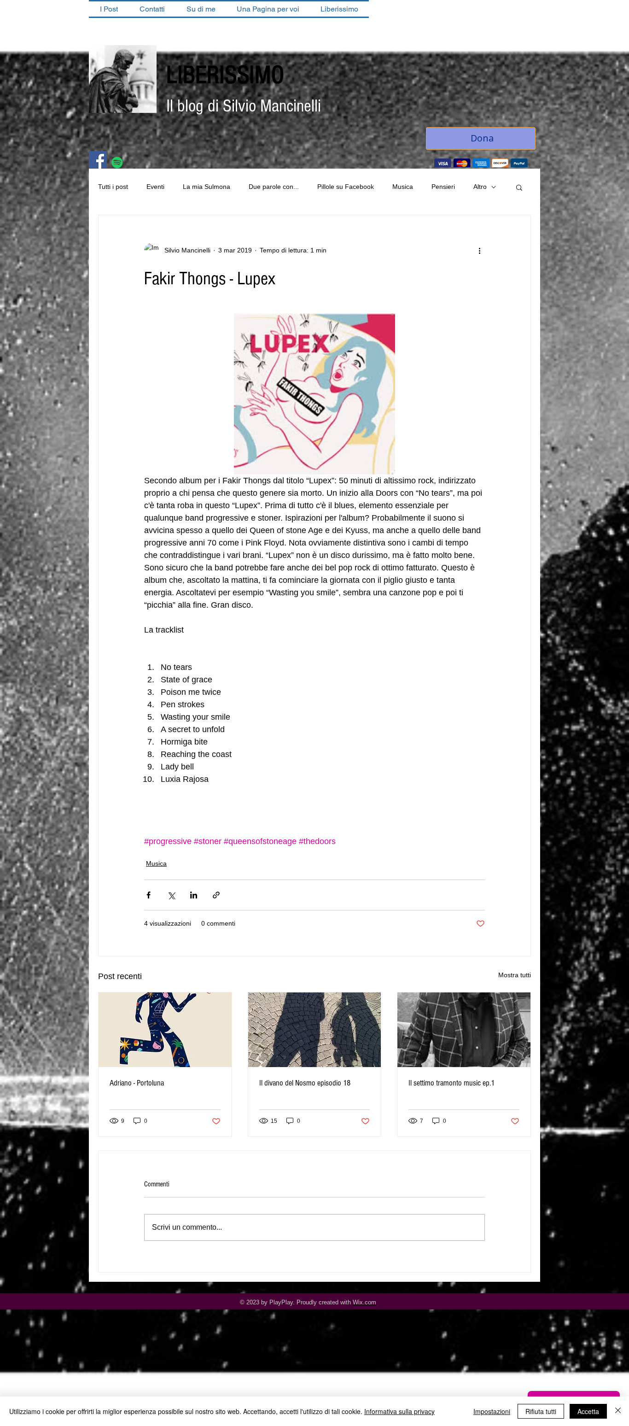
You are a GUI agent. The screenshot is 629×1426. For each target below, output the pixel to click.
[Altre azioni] (479, 251)
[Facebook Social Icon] (98, 161)
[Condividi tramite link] (216, 896)
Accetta (588, 1411)
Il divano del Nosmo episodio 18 (304, 1084)
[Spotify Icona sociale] (117, 163)
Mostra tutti (514, 976)
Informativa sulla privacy (399, 1411)
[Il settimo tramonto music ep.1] (463, 1030)
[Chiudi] (617, 1411)
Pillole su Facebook (345, 187)
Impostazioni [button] (491, 1411)
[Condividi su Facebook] (148, 896)
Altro (480, 187)
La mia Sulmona (206, 187)
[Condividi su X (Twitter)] (171, 896)
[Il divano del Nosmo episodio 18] (314, 1030)
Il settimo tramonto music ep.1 (451, 1084)
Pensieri (443, 187)
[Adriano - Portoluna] (165, 1030)
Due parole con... (274, 187)
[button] (519, 188)
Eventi (155, 187)
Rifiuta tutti (540, 1411)
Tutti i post (113, 187)
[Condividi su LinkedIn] (193, 896)
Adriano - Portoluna (137, 1084)
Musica (402, 187)
